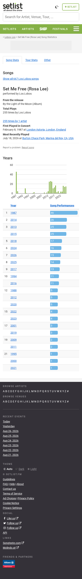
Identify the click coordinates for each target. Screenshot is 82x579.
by (15, 121)
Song (12, 60)
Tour (31, 60)
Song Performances (62, 205)
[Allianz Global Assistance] (9, 563)
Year (13, 205)
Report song (28, 147)
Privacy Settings (12, 507)
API (5, 532)
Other (47, 60)
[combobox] (41, 16)
